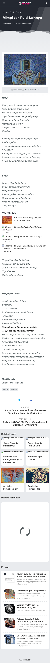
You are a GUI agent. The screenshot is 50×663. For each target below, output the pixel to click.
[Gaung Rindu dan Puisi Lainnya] (7, 229)
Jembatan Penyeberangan (10, 487)
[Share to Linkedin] (31, 400)
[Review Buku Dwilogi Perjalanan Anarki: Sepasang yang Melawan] (10, 578)
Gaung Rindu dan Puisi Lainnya (28, 227)
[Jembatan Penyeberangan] (12, 475)
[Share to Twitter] (19, 400)
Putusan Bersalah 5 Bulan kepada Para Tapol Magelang (30, 620)
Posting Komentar (24, 24)
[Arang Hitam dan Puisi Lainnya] (7, 238)
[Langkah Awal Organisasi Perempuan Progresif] (10, 609)
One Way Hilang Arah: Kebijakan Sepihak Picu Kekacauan (31, 637)
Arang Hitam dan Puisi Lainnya (27, 236)
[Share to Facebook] (7, 400)
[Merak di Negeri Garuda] (37, 452)
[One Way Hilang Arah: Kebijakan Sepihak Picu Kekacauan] (10, 639)
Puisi (6, 389)
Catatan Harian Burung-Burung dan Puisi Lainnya (30, 247)
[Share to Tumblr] (42, 400)
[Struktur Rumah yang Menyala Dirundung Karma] (7, 220)
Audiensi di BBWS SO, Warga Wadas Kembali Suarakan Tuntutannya (25, 423)
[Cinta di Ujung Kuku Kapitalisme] (10, 594)
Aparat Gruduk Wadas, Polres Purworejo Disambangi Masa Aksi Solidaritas (25, 412)
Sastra (14, 389)
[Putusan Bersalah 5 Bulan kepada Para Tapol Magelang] (10, 623)
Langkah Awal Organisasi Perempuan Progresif (28, 606)
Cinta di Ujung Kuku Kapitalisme (31, 590)
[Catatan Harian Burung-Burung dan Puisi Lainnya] (7, 248)
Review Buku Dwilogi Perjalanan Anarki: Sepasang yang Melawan (31, 575)
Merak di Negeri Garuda (35, 458)
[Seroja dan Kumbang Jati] (37, 475)
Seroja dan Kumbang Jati (34, 487)
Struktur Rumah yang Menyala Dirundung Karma (27, 219)
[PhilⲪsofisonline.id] (25, 3)
